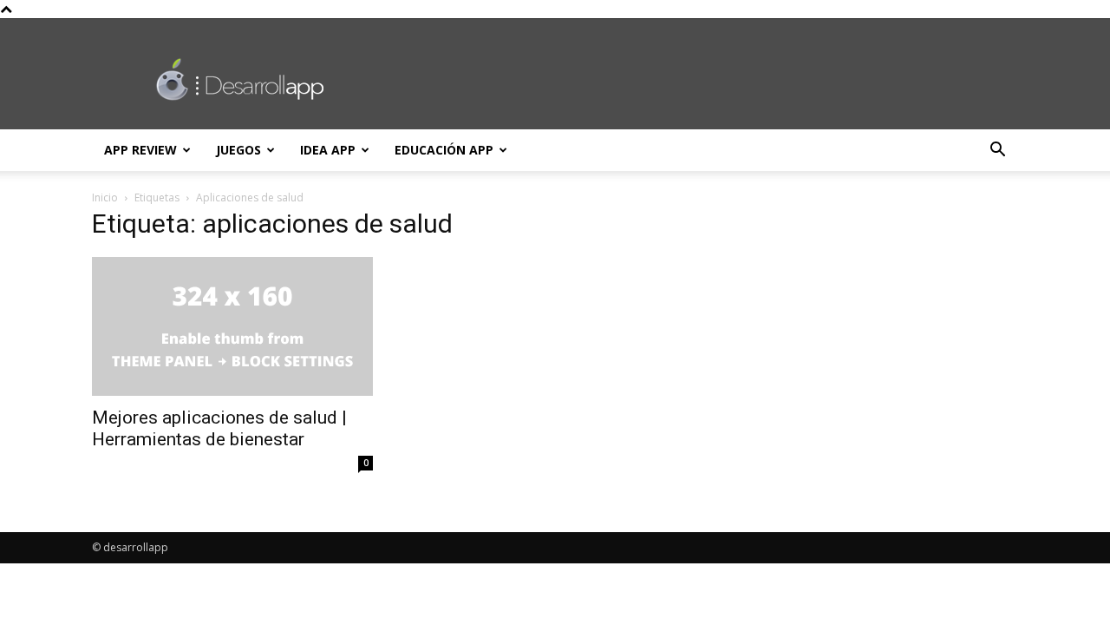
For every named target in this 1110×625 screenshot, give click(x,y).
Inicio (105, 197)
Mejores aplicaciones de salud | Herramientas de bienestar (219, 428)
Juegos (238, 149)
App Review (140, 149)
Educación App (444, 149)
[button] (997, 151)
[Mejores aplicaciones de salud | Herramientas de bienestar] (232, 326)
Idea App (328, 149)
